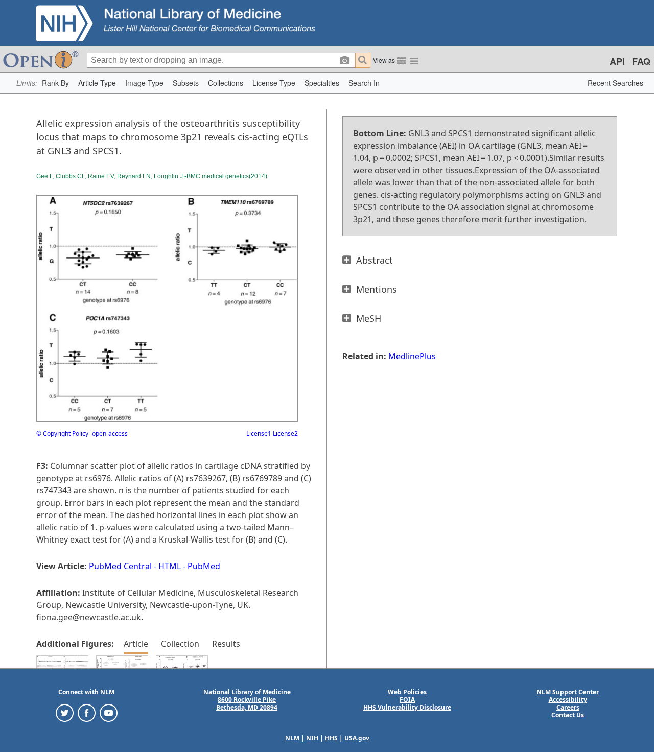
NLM (292, 738)
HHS (331, 738)
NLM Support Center (567, 692)
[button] (55, 83)
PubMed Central (120, 566)
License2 (284, 433)
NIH (312, 738)
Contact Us (567, 715)
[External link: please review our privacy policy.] (65, 712)
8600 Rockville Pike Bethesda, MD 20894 (246, 703)
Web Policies (407, 692)
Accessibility (568, 699)
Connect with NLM (86, 692)
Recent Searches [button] (615, 83)
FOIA (407, 699)
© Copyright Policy (62, 433)
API (617, 61)
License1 (258, 433)
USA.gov (356, 738)
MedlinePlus (412, 356)
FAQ (641, 61)
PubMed (204, 566)
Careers (567, 707)
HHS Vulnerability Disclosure (407, 707)
